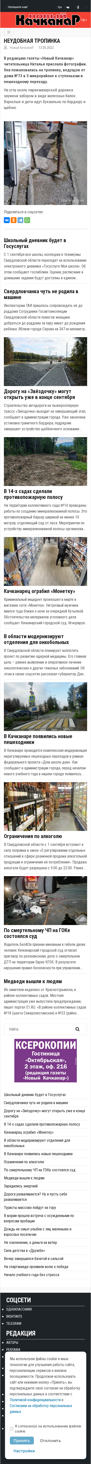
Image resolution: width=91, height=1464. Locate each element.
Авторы (12, 1343)
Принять (22, 1440)
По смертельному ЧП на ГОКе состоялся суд (37, 933)
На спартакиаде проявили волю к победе (36, 1266)
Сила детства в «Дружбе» (24, 1250)
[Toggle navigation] (9, 32)
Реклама (13, 1350)
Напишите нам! (18, 7)
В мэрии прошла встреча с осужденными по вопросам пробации (39, 1218)
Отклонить (50, 1440)
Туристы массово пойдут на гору (30, 1207)
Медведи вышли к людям (33, 981)
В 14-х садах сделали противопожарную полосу (33, 494)
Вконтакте (14, 1316)
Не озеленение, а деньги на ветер (30, 1242)
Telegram (13, 1323)
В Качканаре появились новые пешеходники (38, 739)
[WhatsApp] (27, 220)
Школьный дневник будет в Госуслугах (35, 243)
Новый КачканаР (22, 48)
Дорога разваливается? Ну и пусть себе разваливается (35, 1197)
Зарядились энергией (21, 1186)
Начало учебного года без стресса (31, 1274)
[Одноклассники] (14, 220)
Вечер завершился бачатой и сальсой (33, 1258)
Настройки (24, 1450)
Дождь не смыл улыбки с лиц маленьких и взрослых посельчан (37, 1232)
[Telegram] (20, 220)
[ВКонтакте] (7, 220)
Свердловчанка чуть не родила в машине (41, 294)
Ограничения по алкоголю (33, 836)
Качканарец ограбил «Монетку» (39, 591)
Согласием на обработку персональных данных (41, 1408)
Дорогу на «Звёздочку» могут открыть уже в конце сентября (39, 394)
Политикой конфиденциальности (35, 1400)
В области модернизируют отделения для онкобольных (36, 639)
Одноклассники (19, 1309)
